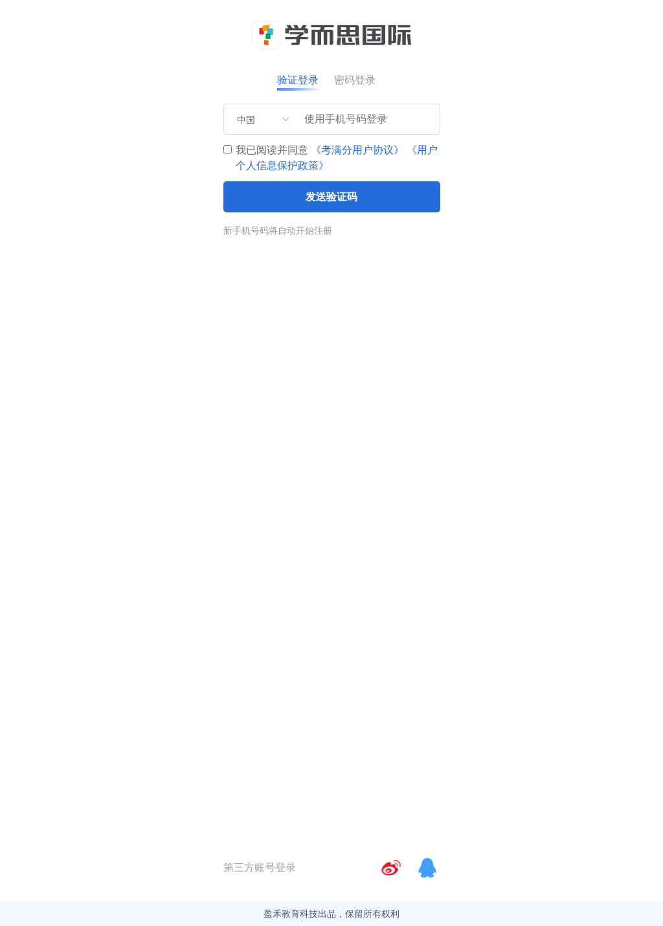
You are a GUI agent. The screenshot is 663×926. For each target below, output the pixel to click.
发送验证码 (331, 196)
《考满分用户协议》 (357, 149)
